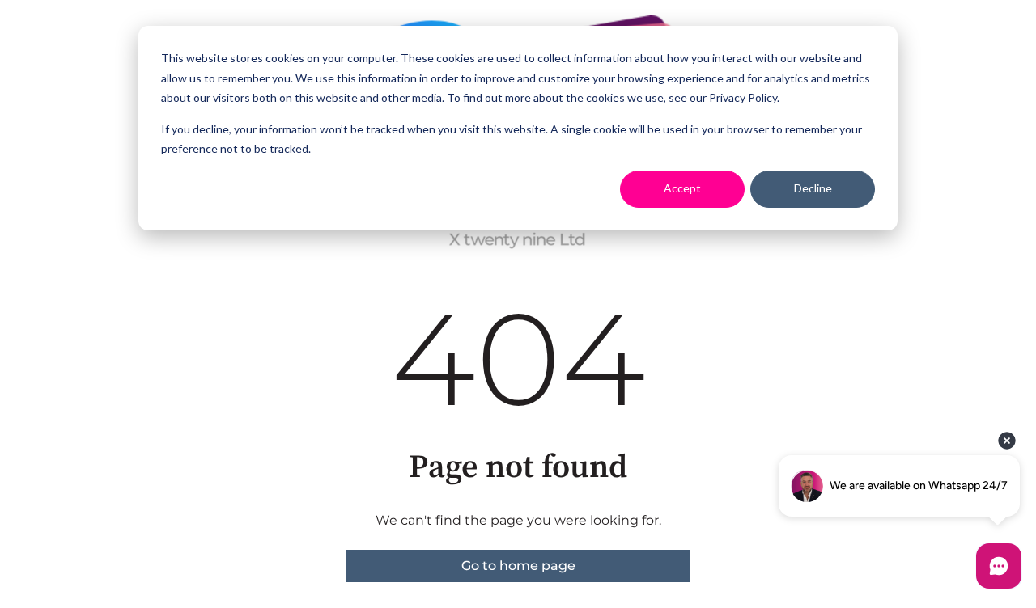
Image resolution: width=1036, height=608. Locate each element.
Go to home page (518, 565)
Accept (682, 188)
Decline (813, 188)
